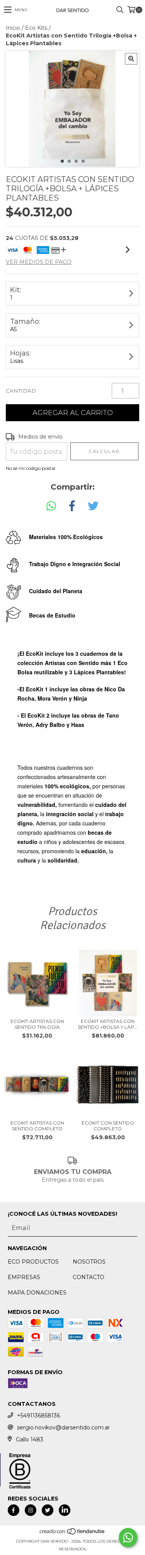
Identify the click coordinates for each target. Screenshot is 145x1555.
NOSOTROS (89, 1261)
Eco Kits (36, 27)
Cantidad (21, 390)
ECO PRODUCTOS (33, 1261)
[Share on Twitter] (93, 506)
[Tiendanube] (72, 1533)
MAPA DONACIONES (37, 1292)
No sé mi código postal (30, 468)
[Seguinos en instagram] (30, 1510)
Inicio (13, 27)
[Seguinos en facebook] (13, 1510)
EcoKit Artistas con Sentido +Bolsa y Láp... (108, 1024)
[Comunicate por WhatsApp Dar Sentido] (128, 1537)
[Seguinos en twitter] (47, 1510)
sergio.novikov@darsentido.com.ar (63, 1427)
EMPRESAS (24, 1277)
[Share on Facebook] (72, 506)
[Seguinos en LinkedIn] (64, 1510)
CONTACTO (88, 1277)
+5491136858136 (38, 1415)
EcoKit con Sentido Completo (108, 1125)
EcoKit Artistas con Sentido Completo (37, 1125)
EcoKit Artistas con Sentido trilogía (37, 1024)
